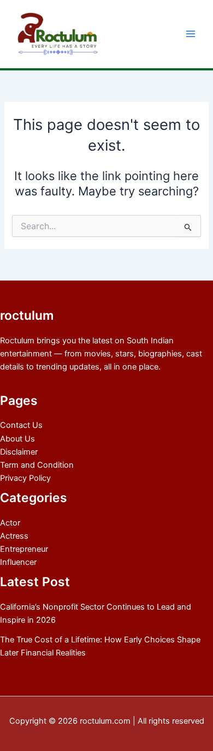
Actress (14, 536)
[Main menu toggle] (190, 34)
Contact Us (21, 425)
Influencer (18, 562)
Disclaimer (19, 452)
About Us (17, 439)
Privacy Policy (25, 478)
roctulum (27, 315)
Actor (10, 523)
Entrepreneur (24, 549)
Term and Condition (37, 465)
